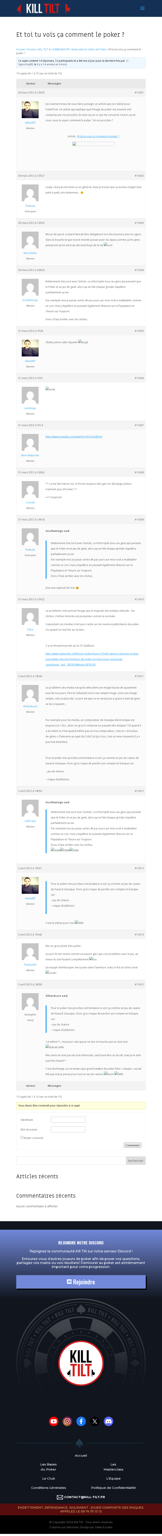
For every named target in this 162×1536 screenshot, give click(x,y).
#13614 (139, 934)
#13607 (139, 425)
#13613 (139, 868)
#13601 (139, 92)
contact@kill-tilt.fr (84, 1497)
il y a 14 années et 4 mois (52, 64)
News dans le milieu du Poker (89, 49)
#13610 (139, 599)
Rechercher (135, 1161)
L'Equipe (113, 1478)
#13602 (139, 175)
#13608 (139, 472)
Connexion (133, 1145)
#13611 (139, 676)
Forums (31, 49)
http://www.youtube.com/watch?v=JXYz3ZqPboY (74, 436)
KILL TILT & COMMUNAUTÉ (53, 49)
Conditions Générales (48, 1488)
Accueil (20, 49)
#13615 (139, 984)
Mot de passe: (29, 1129)
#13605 (139, 331)
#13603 (139, 223)
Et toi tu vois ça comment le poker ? (98, 136)
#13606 (139, 378)
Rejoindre (83, 1281)
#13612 (139, 791)
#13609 (139, 519)
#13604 (139, 270)
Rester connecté (33, 1138)
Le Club (48, 1478)
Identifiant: (27, 1120)
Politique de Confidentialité (113, 1488)
